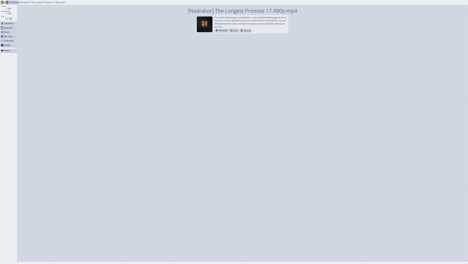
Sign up (245, 30)
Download (221, 30)
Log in (234, 30)
